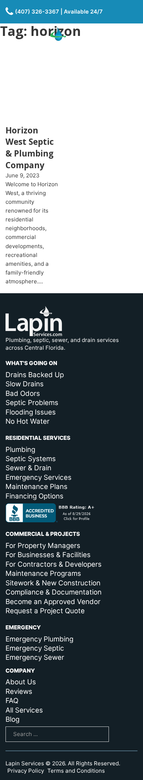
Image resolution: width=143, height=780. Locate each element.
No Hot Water (28, 421)
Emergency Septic (35, 648)
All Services (24, 710)
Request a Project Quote (45, 611)
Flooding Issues (31, 412)
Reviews (19, 691)
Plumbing (20, 449)
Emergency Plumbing (39, 639)
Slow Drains (25, 384)
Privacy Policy (25, 770)
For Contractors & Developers (54, 564)
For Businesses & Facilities (48, 555)
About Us (21, 682)
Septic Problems (32, 402)
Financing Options (34, 496)
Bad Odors (23, 393)
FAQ (12, 700)
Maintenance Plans (36, 486)
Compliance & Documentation (54, 592)
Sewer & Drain (28, 468)
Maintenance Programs (43, 573)
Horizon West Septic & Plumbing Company (30, 148)
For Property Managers (43, 545)
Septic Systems (31, 459)
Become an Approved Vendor (53, 601)
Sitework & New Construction (53, 583)
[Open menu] (129, 46)
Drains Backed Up (35, 375)
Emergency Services (39, 477)
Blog (12, 719)
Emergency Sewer (35, 657)
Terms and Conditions (76, 770)
